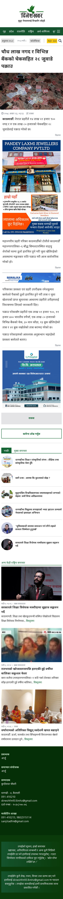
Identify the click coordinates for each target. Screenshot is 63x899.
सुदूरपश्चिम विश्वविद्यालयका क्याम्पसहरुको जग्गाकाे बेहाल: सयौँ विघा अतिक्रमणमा (37, 495)
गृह (4, 31)
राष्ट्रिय (31, 31)
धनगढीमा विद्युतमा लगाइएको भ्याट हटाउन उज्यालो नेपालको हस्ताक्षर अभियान (38, 511)
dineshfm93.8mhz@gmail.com (31, 880)
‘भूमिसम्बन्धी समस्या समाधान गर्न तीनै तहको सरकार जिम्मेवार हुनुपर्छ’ (35, 528)
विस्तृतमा (30, 621)
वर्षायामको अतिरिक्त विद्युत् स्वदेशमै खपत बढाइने (30, 730)
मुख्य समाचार (20, 451)
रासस (31, 418)
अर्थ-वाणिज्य (43, 31)
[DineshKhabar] (31, 11)
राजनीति (21, 31)
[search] (60, 40)
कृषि (55, 31)
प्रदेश (11, 31)
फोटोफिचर (35, 41)
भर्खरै (6, 451)
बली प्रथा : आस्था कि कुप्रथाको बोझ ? (32, 478)
